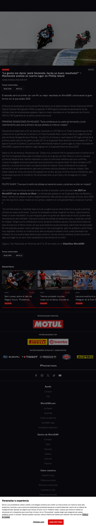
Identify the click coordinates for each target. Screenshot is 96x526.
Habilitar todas (55, 522)
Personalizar (38, 522)
